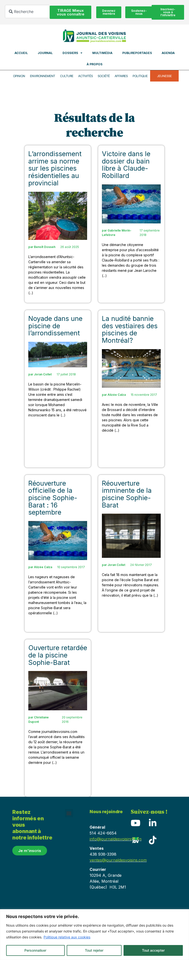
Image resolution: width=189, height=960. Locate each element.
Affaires (121, 76)
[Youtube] (135, 822)
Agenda (168, 53)
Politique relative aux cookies (67, 937)
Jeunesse (164, 76)
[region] (94, 934)
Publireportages (137, 53)
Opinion (19, 76)
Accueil (21, 53)
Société (104, 76)
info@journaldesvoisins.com (116, 839)
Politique (140, 76)
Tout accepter (153, 950)
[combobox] (27, 11)
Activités (85, 76)
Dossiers (70, 53)
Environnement (42, 76)
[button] (69, 813)
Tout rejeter (94, 950)
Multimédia (102, 53)
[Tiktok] (152, 840)
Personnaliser (35, 950)
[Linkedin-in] (152, 822)
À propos (94, 64)
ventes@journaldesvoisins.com (118, 860)
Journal (45, 53)
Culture (66, 76)
